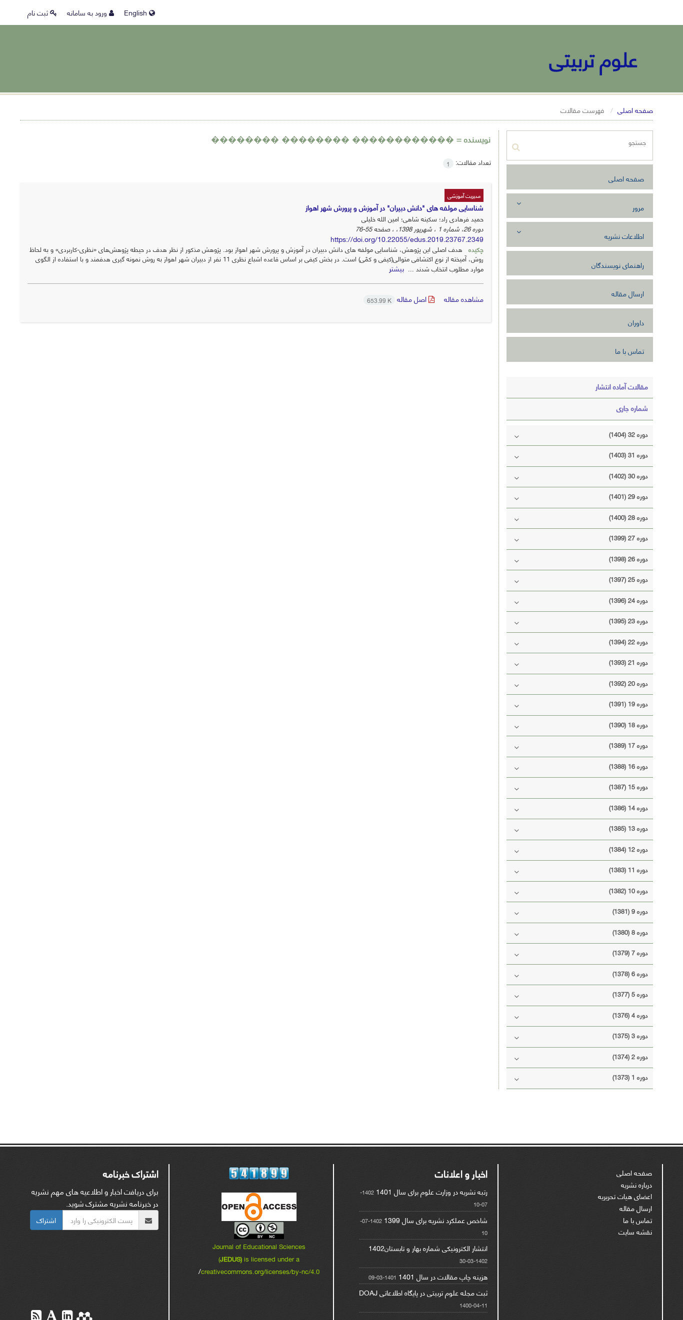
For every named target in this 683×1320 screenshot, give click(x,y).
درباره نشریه (636, 1184)
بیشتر (396, 268)
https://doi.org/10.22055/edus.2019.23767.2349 (407, 238)
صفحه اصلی (635, 109)
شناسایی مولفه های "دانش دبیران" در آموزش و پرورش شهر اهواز (395, 207)
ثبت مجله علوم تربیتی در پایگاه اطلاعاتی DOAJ (423, 1292)
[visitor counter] (258, 1173)
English (136, 12)
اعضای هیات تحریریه (625, 1196)
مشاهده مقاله (464, 298)
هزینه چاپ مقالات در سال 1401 (443, 1276)
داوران (636, 322)
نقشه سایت (635, 1231)
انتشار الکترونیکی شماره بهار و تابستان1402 (428, 1248)
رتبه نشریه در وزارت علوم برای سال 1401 (432, 1191)
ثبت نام (39, 12)
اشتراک (46, 1220)
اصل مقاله (397, 298)
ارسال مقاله (628, 293)
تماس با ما (629, 350)
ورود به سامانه (88, 12)
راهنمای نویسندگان (618, 264)
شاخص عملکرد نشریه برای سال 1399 (436, 1220)
